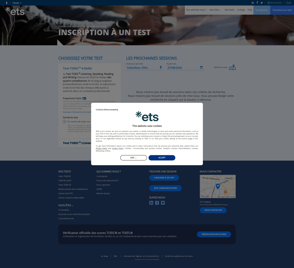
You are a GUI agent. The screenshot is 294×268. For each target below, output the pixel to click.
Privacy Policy (101, 148)
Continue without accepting (107, 110)
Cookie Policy (117, 148)
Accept (161, 157)
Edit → (133, 157)
